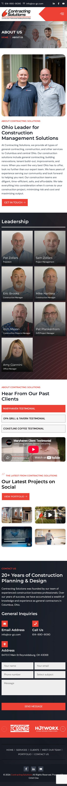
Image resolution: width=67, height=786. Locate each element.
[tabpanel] (33, 449)
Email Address (13, 630)
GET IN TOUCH (13, 202)
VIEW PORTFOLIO (14, 496)
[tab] (33, 408)
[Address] (5, 644)
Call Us (37, 630)
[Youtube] (63, 4)
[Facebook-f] (59, 4)
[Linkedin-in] (54, 4)
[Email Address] (5, 624)
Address (8, 650)
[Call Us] (35, 624)
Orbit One (33, 778)
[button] (4, 729)
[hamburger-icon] (61, 14)
